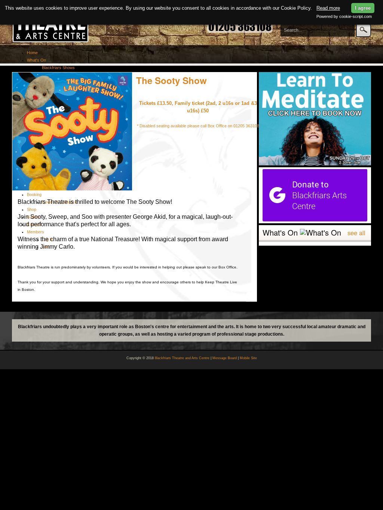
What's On (36, 60)
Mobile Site (248, 358)
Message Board (224, 358)
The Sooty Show (171, 80)
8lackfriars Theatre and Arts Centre (182, 358)
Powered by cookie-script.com (344, 16)
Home (32, 52)
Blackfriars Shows (58, 67)
